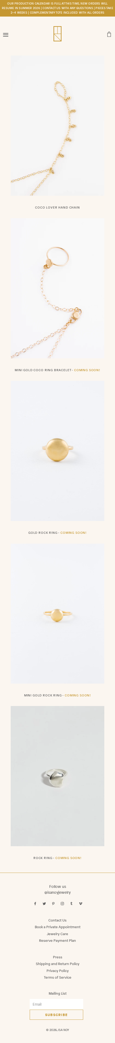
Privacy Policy (58, 971)
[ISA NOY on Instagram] (63, 903)
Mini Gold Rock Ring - (57, 695)
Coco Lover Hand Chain (57, 207)
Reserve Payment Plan (57, 940)
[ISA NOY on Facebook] (35, 903)
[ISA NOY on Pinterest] (54, 903)
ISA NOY (63, 1030)
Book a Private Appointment (57, 927)
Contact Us (57, 920)
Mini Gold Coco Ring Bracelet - (57, 370)
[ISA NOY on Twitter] (45, 903)
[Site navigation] (6, 33)
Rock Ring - (57, 858)
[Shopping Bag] (109, 33)
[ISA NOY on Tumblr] (72, 903)
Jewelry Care (57, 934)
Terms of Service (57, 977)
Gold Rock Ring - (57, 533)
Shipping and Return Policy (57, 964)
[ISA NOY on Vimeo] (81, 903)
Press (57, 957)
